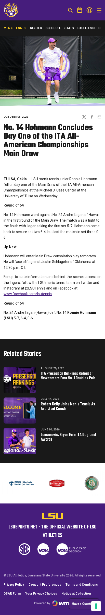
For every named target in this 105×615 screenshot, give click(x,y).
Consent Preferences (45, 584)
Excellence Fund (90, 29)
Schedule (53, 28)
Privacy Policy (14, 584)
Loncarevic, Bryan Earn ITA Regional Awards (68, 437)
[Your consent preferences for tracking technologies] (96, 606)
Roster (36, 28)
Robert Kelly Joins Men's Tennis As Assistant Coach (68, 406)
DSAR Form (12, 593)
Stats (69, 28)
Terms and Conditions (81, 584)
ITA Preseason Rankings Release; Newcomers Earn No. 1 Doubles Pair (68, 376)
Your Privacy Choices (41, 593)
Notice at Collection (76, 593)
